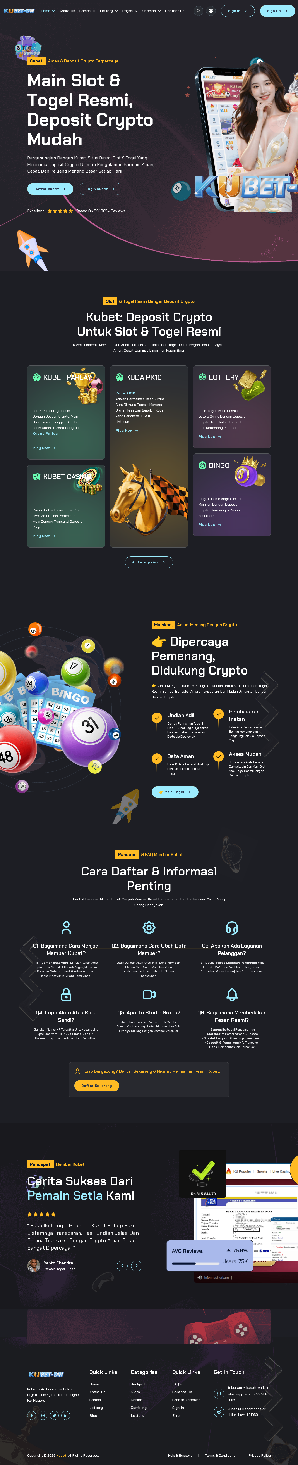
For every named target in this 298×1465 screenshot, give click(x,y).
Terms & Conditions (220, 1455)
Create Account (186, 1400)
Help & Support (180, 1455)
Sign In (234, 11)
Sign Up (274, 11)
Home (45, 11)
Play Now (41, 448)
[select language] (211, 11)
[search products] (198, 11)
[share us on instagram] (43, 1415)
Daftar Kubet (46, 189)
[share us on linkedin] (65, 1415)
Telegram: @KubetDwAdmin (248, 1387)
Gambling (139, 1407)
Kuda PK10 (125, 393)
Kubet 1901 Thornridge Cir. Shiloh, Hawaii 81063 (247, 1412)
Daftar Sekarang (96, 1085)
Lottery (106, 11)
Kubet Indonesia (85, 344)
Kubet (80, 158)
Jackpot (138, 1384)
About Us (67, 11)
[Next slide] (136, 1266)
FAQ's (177, 1384)
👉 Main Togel (171, 792)
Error (176, 1415)
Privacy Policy (260, 1455)
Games (85, 11)
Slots (135, 1392)
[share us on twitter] (54, 1415)
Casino (136, 1400)
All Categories (145, 562)
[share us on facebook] (31, 1415)
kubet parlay (45, 433)
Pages (127, 11)
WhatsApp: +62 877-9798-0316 (247, 1397)
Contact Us (174, 11)
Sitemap (149, 11)
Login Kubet (97, 189)
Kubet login (185, 728)
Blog (93, 1415)
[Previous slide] (122, 1266)
